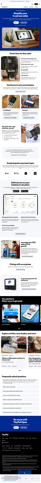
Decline (32, 478)
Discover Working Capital (27, 256)
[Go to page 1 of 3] (19, 370)
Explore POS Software (20, 233)
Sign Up (16, 22)
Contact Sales (23, 22)
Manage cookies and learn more (10, 480)
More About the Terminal (28, 117)
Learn (27, 1)
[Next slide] (38, 315)
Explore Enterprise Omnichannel (29, 289)
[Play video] (20, 37)
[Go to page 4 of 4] (22, 328)
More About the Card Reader (10, 117)
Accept (26, 478)
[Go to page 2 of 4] (20, 328)
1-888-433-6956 (23, 25)
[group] (20, 267)
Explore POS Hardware (20, 91)
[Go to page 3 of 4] (21, 328)
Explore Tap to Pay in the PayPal (18, 155)
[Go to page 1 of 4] (19, 328)
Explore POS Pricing (20, 269)
